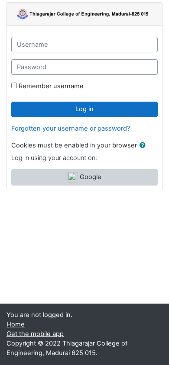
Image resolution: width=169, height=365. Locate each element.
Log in (84, 109)
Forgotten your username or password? (70, 128)
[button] (144, 146)
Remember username (51, 86)
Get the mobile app (35, 334)
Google (89, 177)
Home (15, 324)
